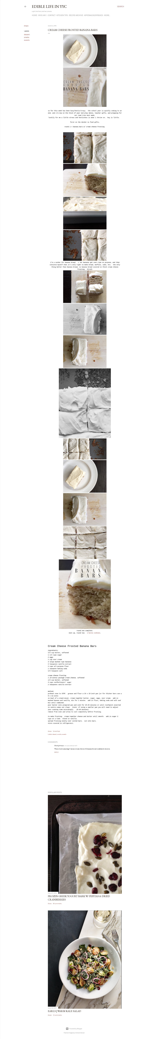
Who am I (42, 15)
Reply (56, 752)
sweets (26, 40)
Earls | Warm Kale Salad (64, 1011)
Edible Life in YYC (49, 6)
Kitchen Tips (62, 15)
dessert (27, 35)
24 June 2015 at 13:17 (70, 745)
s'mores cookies (93, 633)
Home (34, 15)
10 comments (57, 1015)
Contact (51, 15)
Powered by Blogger (75, 1028)
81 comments (57, 903)
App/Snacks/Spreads (93, 15)
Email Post (56, 731)
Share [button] (26, 26)
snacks (26, 37)
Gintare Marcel (79, 1033)
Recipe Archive (76, 15)
